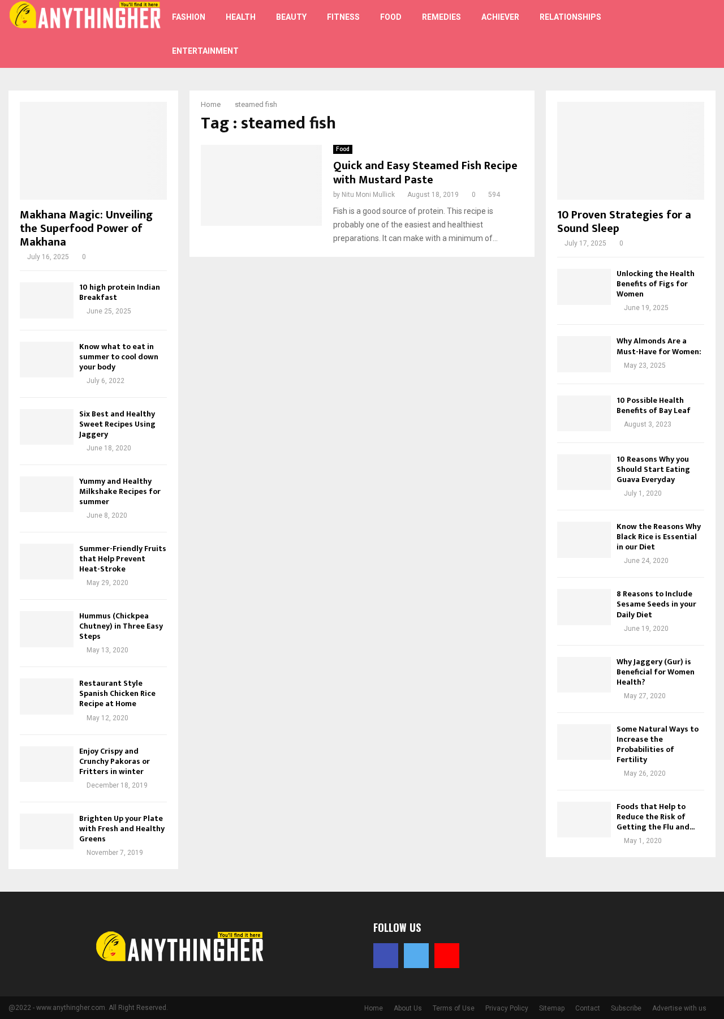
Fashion (188, 17)
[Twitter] (675, 27)
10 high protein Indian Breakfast (119, 292)
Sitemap (551, 1008)
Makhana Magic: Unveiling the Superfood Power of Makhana (86, 228)
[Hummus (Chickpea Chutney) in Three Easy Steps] (47, 629)
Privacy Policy (506, 1008)
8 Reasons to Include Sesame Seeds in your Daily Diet (656, 604)
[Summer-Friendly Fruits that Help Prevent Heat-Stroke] (47, 561)
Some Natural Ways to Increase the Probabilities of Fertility (658, 744)
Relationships (570, 17)
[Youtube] (669, 41)
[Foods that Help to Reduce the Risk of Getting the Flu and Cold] (584, 819)
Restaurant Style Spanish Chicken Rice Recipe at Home (117, 693)
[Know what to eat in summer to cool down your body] (47, 359)
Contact (587, 1008)
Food (391, 17)
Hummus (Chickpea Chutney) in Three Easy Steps (121, 626)
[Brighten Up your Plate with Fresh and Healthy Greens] (47, 831)
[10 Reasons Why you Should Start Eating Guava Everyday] (584, 472)
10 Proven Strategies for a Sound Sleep (624, 221)
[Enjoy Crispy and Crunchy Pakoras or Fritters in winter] (47, 764)
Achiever (500, 17)
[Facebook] (663, 27)
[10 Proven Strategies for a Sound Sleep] (630, 151)
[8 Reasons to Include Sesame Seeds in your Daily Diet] (584, 607)
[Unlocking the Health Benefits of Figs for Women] (584, 286)
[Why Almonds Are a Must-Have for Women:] (584, 354)
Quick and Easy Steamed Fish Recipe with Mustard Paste (425, 173)
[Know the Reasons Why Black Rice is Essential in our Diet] (584, 539)
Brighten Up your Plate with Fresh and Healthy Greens (122, 828)
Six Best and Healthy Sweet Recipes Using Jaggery (117, 424)
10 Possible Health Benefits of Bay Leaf (654, 405)
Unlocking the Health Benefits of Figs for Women (656, 283)
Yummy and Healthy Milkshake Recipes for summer (120, 491)
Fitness (343, 17)
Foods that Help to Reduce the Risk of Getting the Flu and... (656, 816)
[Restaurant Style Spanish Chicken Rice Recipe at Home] (47, 696)
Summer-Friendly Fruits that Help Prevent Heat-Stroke (122, 558)
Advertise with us (679, 1008)
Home (373, 1008)
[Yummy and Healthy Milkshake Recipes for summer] (47, 494)
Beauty (291, 17)
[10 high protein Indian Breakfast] (47, 300)
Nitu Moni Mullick (368, 195)
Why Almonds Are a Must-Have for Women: (659, 346)
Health (241, 17)
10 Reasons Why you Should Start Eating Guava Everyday (653, 469)
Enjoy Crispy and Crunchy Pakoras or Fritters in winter (114, 761)
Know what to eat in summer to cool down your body (118, 356)
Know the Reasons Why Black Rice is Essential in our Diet (659, 536)
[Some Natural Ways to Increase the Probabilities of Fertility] (584, 742)
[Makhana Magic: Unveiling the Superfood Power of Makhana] (93, 151)
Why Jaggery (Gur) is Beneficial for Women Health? (656, 672)
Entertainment (205, 50)
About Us (408, 1008)
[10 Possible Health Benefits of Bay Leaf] (584, 413)
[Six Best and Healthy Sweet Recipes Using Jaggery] (47, 427)
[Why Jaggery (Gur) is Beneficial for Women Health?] (584, 675)
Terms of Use (454, 1008)
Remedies (441, 17)
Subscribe (626, 1008)
